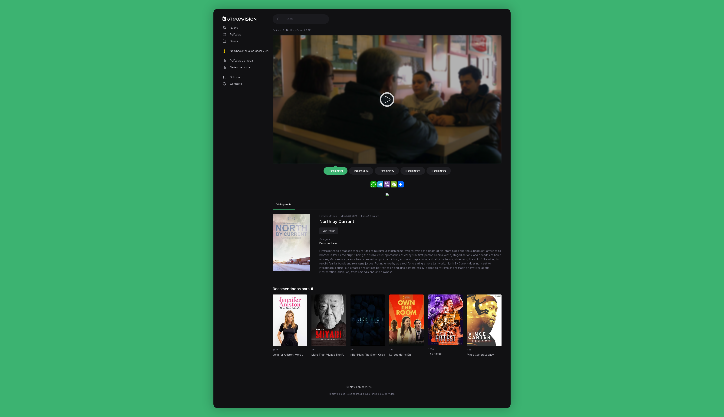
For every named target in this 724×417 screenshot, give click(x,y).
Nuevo (234, 27)
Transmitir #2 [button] (361, 170)
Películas (235, 34)
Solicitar (235, 77)
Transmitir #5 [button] (438, 170)
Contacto (236, 83)
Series (234, 41)
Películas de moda (241, 60)
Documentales (328, 243)
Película (277, 30)
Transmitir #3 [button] (386, 170)
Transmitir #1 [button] (335, 170)
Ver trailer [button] (329, 230)
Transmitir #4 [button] (412, 170)
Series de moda (240, 67)
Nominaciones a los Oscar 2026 (249, 50)
